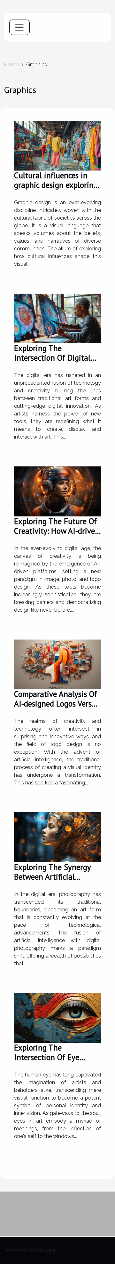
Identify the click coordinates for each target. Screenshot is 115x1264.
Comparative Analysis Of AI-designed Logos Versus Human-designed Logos (56, 703)
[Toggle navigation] (19, 27)
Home (11, 65)
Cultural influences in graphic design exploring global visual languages (56, 185)
